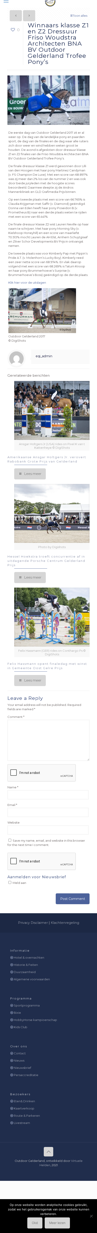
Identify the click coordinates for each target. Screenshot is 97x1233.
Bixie (17, 1012)
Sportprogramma (27, 1005)
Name (12, 787)
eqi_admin (44, 356)
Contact (20, 1053)
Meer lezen (57, 1223)
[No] (91, 1216)
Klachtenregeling (65, 923)
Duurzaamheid (25, 972)
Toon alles (80, 15)
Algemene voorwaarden (32, 979)
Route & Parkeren (27, 1115)
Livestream (22, 1123)
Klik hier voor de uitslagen (27, 282)
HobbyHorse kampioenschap (35, 1020)
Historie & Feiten (26, 965)
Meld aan (19, 883)
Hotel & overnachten (29, 957)
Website (13, 822)
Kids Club (20, 1027)
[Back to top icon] (48, 1151)
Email (12, 805)
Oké (35, 1223)
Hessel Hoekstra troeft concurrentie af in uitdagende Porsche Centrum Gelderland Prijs (46, 561)
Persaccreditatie (26, 1075)
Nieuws (19, 1060)
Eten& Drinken (24, 1101)
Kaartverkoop (24, 1108)
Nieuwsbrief (22, 1068)
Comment (15, 717)
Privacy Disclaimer (33, 923)
